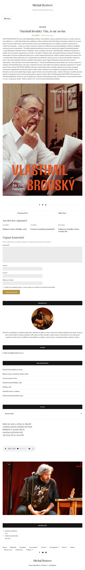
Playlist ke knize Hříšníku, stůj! (15, 229)
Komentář (6, 245)
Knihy (64, 547)
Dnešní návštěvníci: (11, 531)
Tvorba (43, 547)
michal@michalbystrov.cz (16, 353)
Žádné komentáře (47, 35)
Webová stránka (8, 280)
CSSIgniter (52, 565)
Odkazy (28, 550)
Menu (8, 18)
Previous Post (22, 213)
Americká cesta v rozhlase (11, 391)
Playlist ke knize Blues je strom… (13, 369)
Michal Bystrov (42, 5)
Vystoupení (33, 547)
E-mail (5, 273)
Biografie (13, 547)
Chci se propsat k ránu (10, 378)
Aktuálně (42, 27)
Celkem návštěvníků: (11, 536)
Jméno (5, 265)
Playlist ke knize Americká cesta (13, 396)
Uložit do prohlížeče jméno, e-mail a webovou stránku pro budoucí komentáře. (30, 287)
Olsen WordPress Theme (37, 565)
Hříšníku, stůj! (7, 387)
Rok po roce (8, 550)
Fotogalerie (54, 547)
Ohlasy (72, 547)
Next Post (62, 213)
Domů (5, 547)
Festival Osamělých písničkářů (42, 229)
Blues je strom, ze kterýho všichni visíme (15, 374)
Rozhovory (19, 550)
